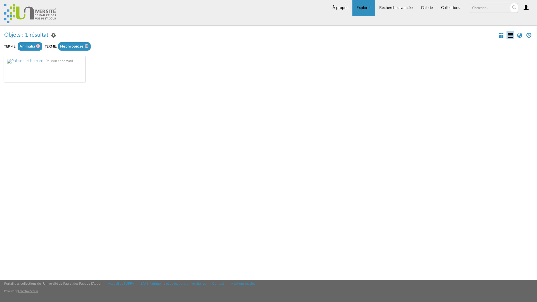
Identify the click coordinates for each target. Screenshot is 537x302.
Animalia (28, 46)
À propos (340, 8)
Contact (218, 283)
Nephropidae (72, 46)
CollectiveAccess (28, 291)
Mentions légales (242, 283)
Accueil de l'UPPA (121, 283)
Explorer (364, 8)
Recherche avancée (396, 8)
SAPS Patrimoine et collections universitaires (173, 283)
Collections (450, 8)
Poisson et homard (59, 61)
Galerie (427, 8)
